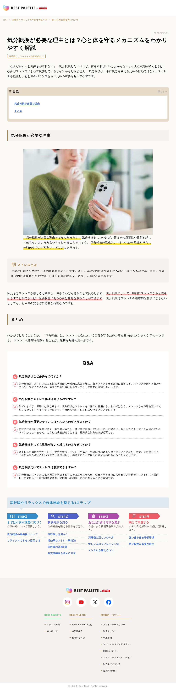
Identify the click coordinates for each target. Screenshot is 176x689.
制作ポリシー (109, 631)
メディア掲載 (53, 624)
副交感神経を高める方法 (62, 553)
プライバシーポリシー (114, 624)
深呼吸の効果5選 (57, 546)
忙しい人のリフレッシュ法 (103, 543)
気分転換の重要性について (22, 534)
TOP (5, 20)
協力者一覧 (52, 631)
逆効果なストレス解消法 (62, 540)
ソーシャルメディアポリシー (117, 644)
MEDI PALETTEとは (82, 624)
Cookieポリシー (111, 651)
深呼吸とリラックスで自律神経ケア (29, 20)
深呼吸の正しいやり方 (101, 537)
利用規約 (107, 637)
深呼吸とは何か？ (58, 534)
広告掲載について (112, 664)
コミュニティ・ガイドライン (117, 657)
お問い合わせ (78, 637)
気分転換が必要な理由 (27, 103)
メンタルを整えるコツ (101, 550)
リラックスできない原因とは (23, 540)
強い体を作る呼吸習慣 (141, 537)
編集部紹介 (77, 631)
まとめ (18, 110)
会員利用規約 (109, 670)
